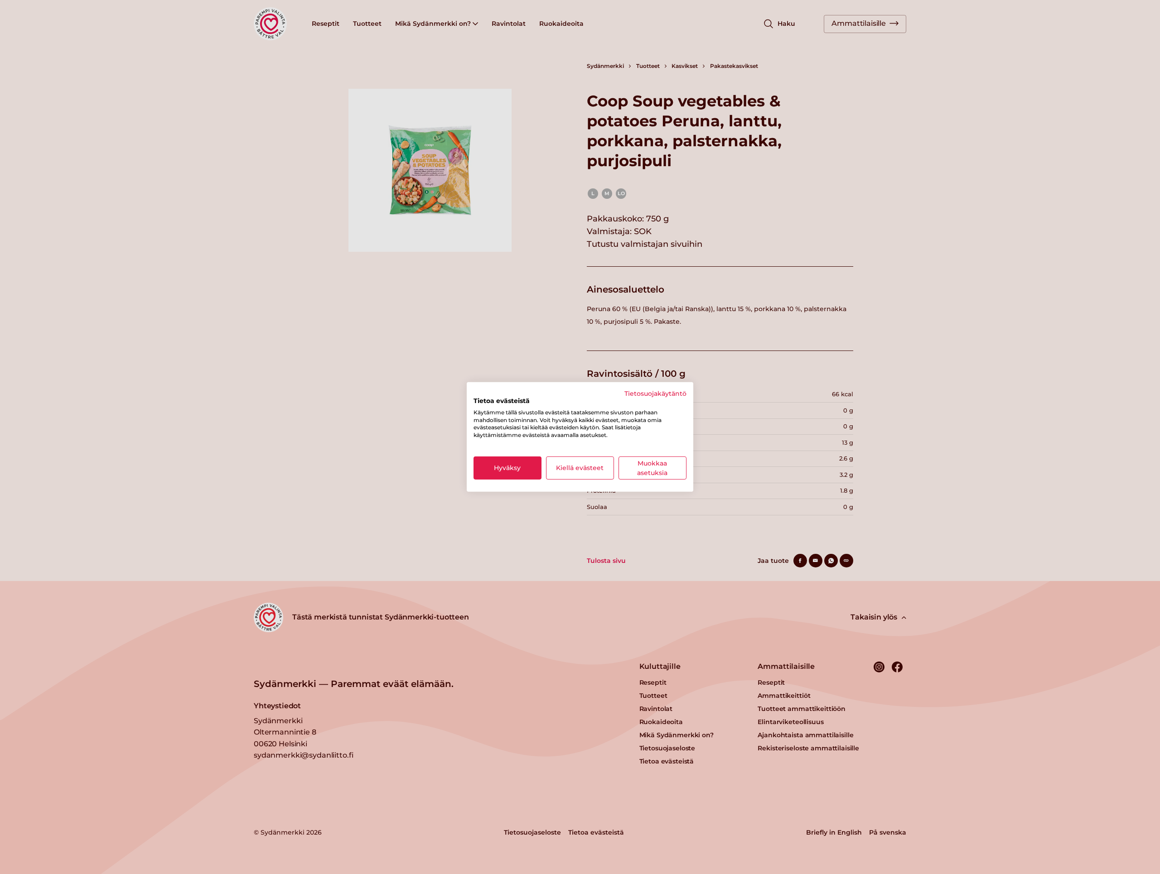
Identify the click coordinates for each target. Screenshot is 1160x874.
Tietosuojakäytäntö (655, 393)
